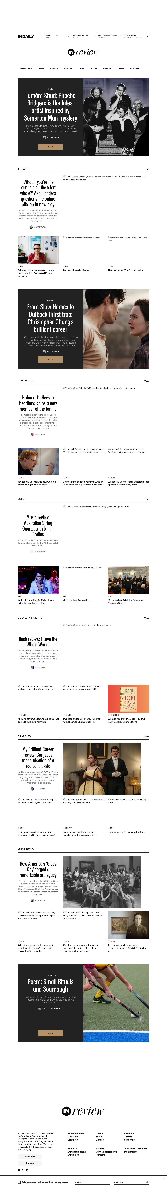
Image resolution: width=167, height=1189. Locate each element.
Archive (100, 1148)
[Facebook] (19, 1170)
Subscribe (134, 69)
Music (81, 69)
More (146, 169)
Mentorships (131, 1151)
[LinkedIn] (27, 1170)
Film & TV (68, 69)
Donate (121, 69)
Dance (41, 69)
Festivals (54, 69)
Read (50, 147)
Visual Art (107, 69)
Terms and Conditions (135, 1148)
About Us (73, 1148)
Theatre (93, 69)
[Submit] (147, 1182)
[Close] (163, 1179)
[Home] (31, 36)
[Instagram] (23, 1170)
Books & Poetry (26, 69)
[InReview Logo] (83, 52)
